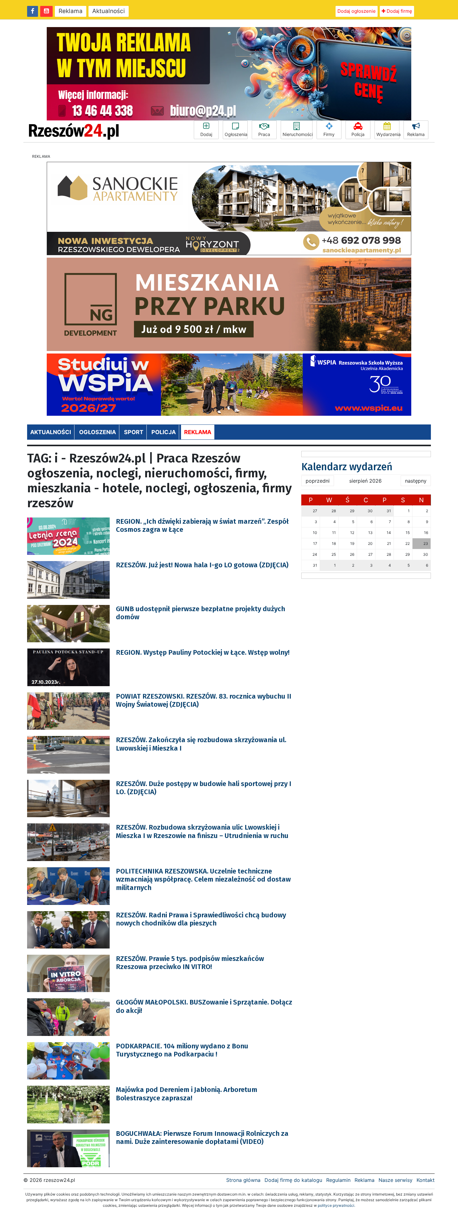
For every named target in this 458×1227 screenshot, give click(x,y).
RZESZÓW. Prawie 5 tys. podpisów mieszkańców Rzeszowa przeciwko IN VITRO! (190, 962)
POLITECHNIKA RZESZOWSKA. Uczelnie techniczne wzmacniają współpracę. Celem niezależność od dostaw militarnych (203, 879)
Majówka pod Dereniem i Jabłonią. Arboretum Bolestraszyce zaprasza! (186, 1093)
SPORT (133, 432)
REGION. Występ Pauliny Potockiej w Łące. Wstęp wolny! (202, 652)
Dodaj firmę (398, 11)
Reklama (71, 11)
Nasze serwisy (396, 1180)
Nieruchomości (297, 134)
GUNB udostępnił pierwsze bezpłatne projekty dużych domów (200, 613)
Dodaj (206, 134)
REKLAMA (197, 432)
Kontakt (426, 1180)
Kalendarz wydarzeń (347, 467)
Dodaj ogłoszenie (356, 11)
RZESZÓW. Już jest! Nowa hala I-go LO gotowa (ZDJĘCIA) (202, 565)
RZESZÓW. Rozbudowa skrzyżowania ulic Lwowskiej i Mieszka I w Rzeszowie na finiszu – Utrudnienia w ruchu (202, 831)
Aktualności (108, 11)
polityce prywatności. (336, 1205)
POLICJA (163, 432)
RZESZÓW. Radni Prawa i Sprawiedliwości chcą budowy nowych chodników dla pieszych (201, 919)
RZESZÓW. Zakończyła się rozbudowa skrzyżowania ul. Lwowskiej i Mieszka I (201, 744)
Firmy (329, 134)
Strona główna (243, 1180)
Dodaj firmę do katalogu (293, 1180)
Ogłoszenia (236, 134)
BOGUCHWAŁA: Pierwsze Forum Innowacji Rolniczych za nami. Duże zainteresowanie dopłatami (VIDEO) (202, 1137)
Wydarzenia (387, 134)
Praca (264, 134)
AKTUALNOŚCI (50, 432)
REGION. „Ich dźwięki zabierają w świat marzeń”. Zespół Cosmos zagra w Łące (202, 525)
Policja (358, 134)
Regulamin (338, 1180)
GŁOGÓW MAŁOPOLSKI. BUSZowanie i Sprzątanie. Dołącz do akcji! (204, 1006)
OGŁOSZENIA (97, 432)
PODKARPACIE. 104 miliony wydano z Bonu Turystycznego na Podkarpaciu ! (182, 1050)
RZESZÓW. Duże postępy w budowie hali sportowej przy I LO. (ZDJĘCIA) (203, 788)
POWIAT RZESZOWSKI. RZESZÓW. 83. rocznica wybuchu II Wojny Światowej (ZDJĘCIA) (203, 700)
